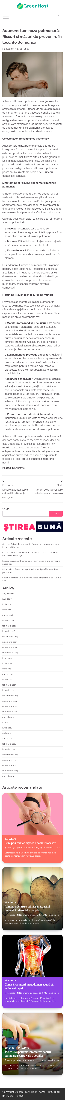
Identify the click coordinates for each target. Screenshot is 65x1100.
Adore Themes (15, 1095)
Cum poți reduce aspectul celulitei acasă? (30, 843)
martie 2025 (8, 679)
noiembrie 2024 (9, 701)
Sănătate (19, 467)
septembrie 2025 (10, 652)
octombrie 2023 (9, 765)
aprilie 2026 (8, 615)
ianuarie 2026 (8, 631)
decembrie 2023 (10, 755)
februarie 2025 (9, 685)
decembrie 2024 (10, 695)
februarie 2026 (9, 626)
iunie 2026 (7, 604)
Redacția (11, 847)
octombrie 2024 (9, 706)
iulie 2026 (7, 599)
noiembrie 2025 (9, 642)
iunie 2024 (7, 728)
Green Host (30, 1091)
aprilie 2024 (7, 738)
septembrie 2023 (10, 771)
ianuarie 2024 (8, 749)
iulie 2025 (7, 658)
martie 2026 (8, 620)
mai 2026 (6, 610)
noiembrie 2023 (9, 760)
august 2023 (8, 776)
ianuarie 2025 (8, 690)
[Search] (58, 16)
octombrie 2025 (9, 647)
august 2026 (8, 593)
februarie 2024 (9, 744)
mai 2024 (6, 733)
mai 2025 (6, 669)
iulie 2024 (7, 722)
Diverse (9, 1048)
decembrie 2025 (10, 636)
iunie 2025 (7, 663)
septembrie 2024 (10, 711)
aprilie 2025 (7, 674)
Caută (5, 508)
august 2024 (8, 717)
